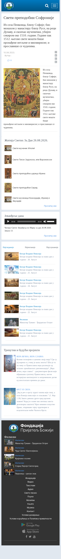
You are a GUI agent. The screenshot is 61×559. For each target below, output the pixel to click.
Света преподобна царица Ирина (29, 173)
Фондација (30, 478)
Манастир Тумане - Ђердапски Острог (31, 443)
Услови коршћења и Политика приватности (30, 518)
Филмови (24, 320)
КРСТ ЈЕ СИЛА (23, 389)
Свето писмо (30, 493)
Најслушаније (52, 247)
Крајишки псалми (22, 458)
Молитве (30, 500)
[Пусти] (8, 221)
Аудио (30, 489)
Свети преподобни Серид (25, 187)
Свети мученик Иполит (24, 148)
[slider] (51, 221)
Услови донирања (30, 515)
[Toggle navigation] (54, 5)
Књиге (30, 504)
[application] (30, 221)
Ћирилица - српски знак (25, 474)
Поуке (30, 496)
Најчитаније (30, 247)
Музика (30, 507)
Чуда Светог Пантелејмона (26, 451)
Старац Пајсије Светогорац (26, 466)
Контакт (30, 511)
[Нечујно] (44, 221)
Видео (30, 482)
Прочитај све (50, 206)
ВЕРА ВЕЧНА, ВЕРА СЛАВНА (30, 356)
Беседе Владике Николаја (30, 254)
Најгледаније (8, 247)
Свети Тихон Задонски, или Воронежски (32, 159)
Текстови (30, 485)
